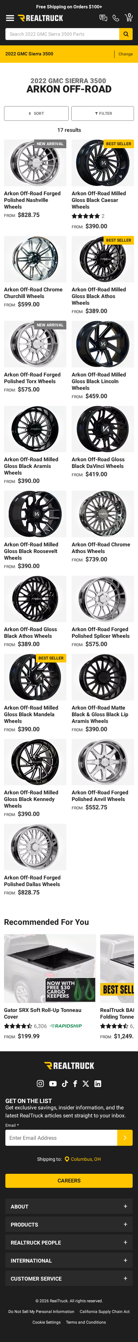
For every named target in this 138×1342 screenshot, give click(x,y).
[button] (69, 1206)
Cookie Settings (46, 1322)
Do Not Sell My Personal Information (41, 1311)
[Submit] (125, 1138)
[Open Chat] (103, 18)
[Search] (126, 34)
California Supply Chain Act (105, 1311)
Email (12, 1125)
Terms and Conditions (86, 1322)
